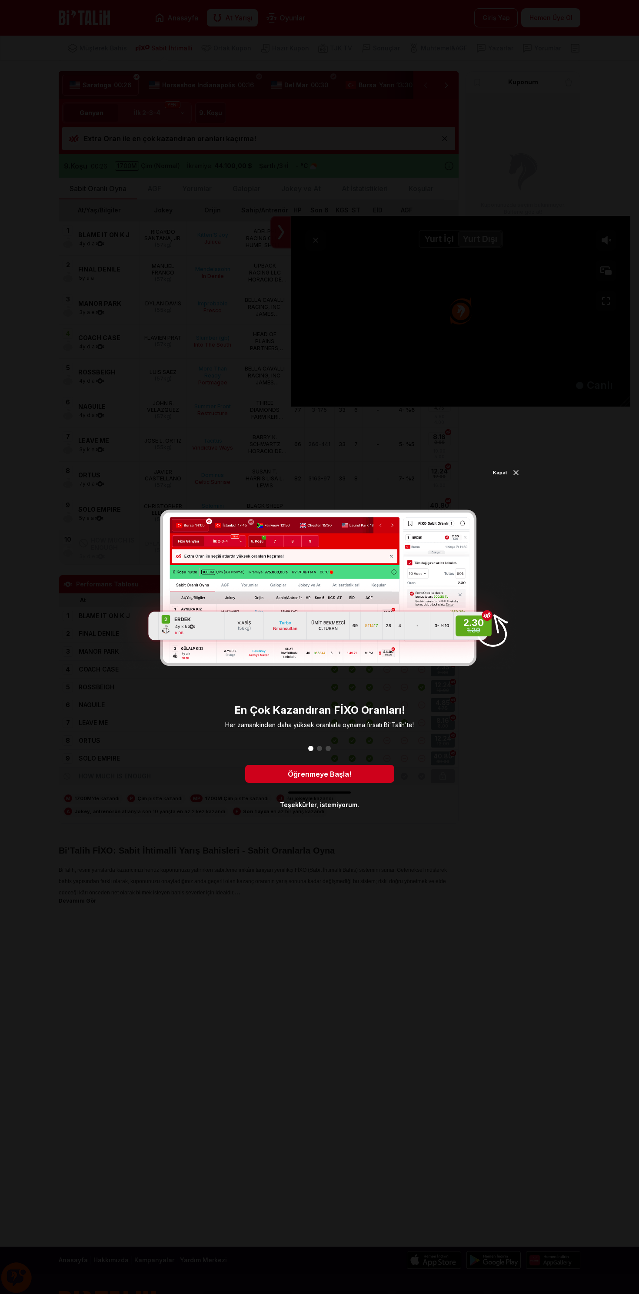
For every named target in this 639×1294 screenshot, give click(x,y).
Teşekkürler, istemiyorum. (319, 804)
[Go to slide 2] (319, 748)
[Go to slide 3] (328, 748)
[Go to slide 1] (310, 748)
